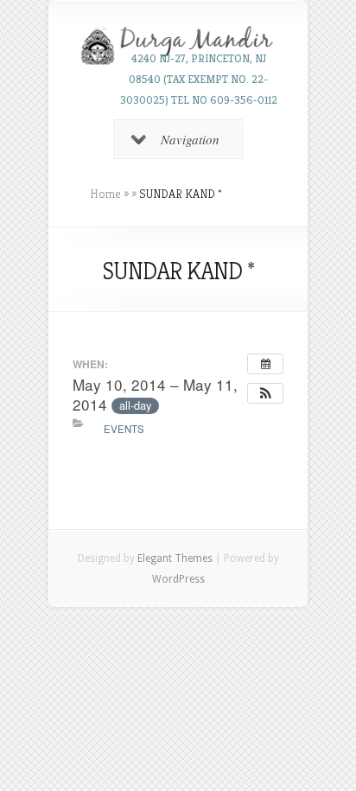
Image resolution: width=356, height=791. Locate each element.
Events (124, 429)
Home (105, 193)
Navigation (190, 139)
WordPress (178, 579)
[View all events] (265, 364)
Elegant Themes (175, 558)
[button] (265, 393)
